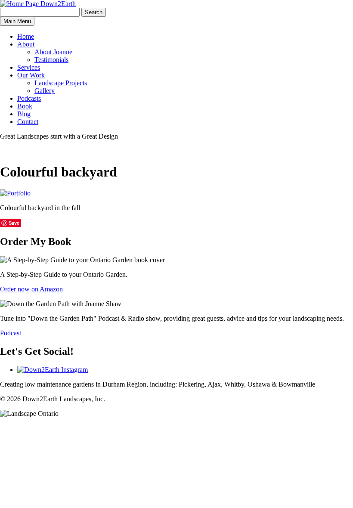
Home (25, 36)
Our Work (31, 75)
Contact (27, 121)
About (25, 44)
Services (28, 67)
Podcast (10, 333)
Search (93, 12)
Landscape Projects (60, 83)
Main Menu (17, 21)
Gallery (44, 90)
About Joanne (53, 52)
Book (24, 106)
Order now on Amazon (31, 289)
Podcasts (29, 98)
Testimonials (51, 59)
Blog (24, 114)
